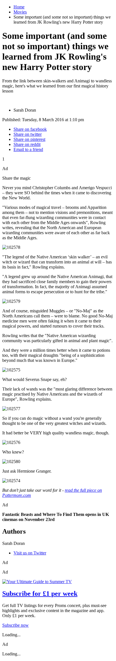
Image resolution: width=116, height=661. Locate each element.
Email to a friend (28, 149)
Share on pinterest (29, 139)
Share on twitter (28, 134)
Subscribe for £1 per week (39, 593)
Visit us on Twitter (30, 553)
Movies (20, 12)
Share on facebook (30, 129)
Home (19, 6)
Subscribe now (15, 625)
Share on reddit (27, 144)
